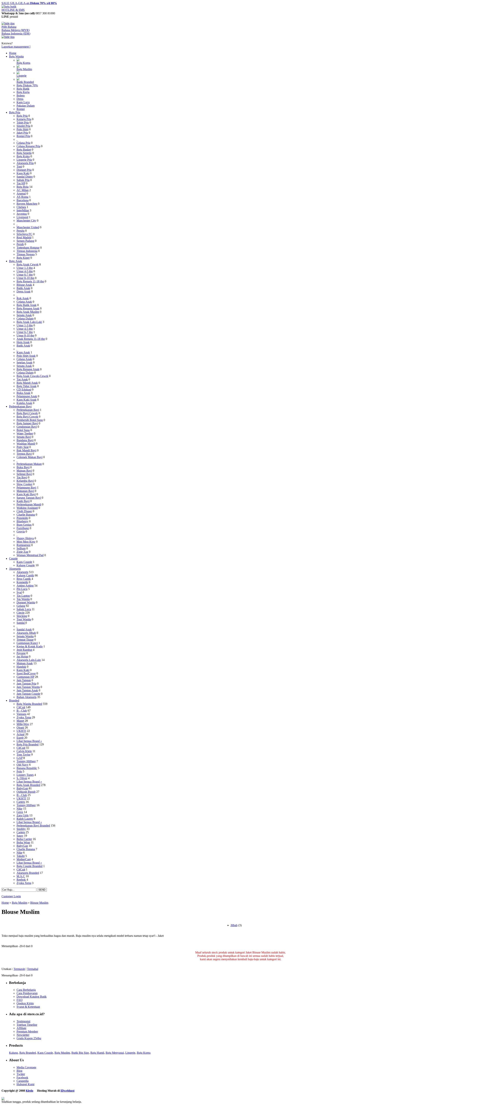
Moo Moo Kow (26, 541)
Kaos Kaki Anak (26, 399)
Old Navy (22, 764)
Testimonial (23, 1021)
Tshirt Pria (23, 122)
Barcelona (23, 200)
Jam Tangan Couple (28, 693)
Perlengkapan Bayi (20, 406)
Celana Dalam (25, 318)
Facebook (22, 1077)
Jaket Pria (22, 132)
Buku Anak (23, 392)
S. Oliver (22, 778)
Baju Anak (15, 261)
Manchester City (26, 220)
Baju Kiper (23, 257)
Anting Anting (25, 585)
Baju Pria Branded (28, 744)
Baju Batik (23, 88)
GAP (20, 758)
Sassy (20, 835)
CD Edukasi (24, 389)
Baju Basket (24, 149)
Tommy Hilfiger (26, 761)
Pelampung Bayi (26, 487)
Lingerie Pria (24, 159)
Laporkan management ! (16, 46)
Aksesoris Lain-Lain (29, 659)
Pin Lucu (22, 589)
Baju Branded (27, 1052)
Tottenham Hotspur (28, 247)
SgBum (21, 548)
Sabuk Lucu (24, 609)
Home (12, 53)
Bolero (21, 95)
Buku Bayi (23, 467)
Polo (19, 771)
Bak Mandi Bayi (26, 450)
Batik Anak (23, 288)
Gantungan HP (25, 676)
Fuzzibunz (23, 528)
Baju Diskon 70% (27, 85)
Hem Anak (23, 342)
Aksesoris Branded (28, 872)
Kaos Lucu (23, 102)
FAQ (20, 1000)
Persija (20, 230)
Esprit (20, 737)
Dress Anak (23, 291)
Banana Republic (27, 768)
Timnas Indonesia (27, 251)
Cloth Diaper (24, 511)
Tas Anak (22, 379)
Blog (19, 1070)
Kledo (29, 1090)
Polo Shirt (22, 129)
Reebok (21, 879)
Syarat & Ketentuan (28, 1006)
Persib (20, 244)
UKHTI (21, 730)
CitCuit (21, 707)
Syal (19, 592)
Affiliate (21, 1028)
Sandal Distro (25, 176)
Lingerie (21, 75)
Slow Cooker (24, 484)
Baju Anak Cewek (28, 264)
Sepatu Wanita (25, 636)
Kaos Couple (24, 561)
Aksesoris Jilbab (26, 632)
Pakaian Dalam (26, 105)
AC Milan (23, 190)
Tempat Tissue (25, 639)
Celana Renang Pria (28, 146)
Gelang (21, 605)
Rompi (21, 109)
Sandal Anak (24, 629)
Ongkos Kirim (25, 1003)
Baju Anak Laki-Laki (29, 322)
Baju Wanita (16, 56)
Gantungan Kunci (27, 643)
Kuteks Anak (24, 403)
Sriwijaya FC (24, 234)
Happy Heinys (25, 538)
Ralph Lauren (25, 818)
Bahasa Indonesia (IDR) (16, 33)
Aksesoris (15, 568)
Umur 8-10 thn (25, 278)
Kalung (13, 1052)
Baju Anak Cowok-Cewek (32, 376)
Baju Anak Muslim (28, 311)
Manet (20, 720)
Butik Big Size (80, 1052)
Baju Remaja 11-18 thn (30, 281)
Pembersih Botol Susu (30, 420)
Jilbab (234, 925)
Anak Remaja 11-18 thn (31, 338)
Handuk (21, 666)
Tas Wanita (23, 599)
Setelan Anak (24, 362)
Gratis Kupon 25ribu (29, 1038)
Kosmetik (22, 582)
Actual (20, 734)
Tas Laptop (23, 595)
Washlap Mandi (26, 443)
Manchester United (28, 227)
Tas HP (21, 183)
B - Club (22, 710)
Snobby (21, 828)
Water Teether (25, 433)
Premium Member (27, 1031)
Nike (19, 808)
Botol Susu (23, 430)
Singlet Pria (23, 125)
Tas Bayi (22, 477)
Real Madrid (24, 237)
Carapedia (23, 1080)
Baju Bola (23, 186)
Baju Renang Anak (28, 308)
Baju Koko (23, 156)
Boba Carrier (24, 839)
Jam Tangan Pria (26, 683)
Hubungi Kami (25, 1084)
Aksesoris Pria (25, 163)
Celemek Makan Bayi (29, 457)
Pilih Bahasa (9, 26)
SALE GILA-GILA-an (29, 3)
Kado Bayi (23, 501)
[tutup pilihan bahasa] (8, 36)
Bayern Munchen (27, 203)
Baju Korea (23, 62)
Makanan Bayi (25, 491)
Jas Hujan (22, 656)
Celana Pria (23, 142)
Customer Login (11, 896)
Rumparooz (23, 545)
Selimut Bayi (24, 474)
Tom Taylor (23, 754)
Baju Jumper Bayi (27, 423)
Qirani (20, 727)
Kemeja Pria (24, 119)
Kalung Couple (26, 565)
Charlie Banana (26, 514)
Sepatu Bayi (24, 436)
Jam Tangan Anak (27, 690)
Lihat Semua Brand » (29, 741)
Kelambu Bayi (25, 480)
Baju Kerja (23, 92)
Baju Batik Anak (26, 305)
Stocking (22, 616)
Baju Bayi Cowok (27, 416)
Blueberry (22, 521)
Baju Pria (14, 112)
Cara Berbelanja (26, 989)
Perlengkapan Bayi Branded (33, 825)
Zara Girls (23, 815)
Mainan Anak (25, 663)
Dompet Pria (24, 169)
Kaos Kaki (23, 173)
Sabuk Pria (23, 180)
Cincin (20, 612)
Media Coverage (26, 1067)
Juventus (22, 213)
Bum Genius (24, 524)
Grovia (21, 531)
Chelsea (21, 207)
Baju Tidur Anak (26, 386)
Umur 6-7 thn (25, 274)
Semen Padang (25, 240)
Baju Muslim (24, 69)
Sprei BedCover (26, 673)
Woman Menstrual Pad (30, 555)
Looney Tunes (25, 774)
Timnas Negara (26, 254)
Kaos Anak (23, 352)
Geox (20, 812)
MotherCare (24, 859)
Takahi (21, 856)
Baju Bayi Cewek (27, 413)
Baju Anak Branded (28, 785)
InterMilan (23, 210)
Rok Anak (23, 298)
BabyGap (22, 788)
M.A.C (21, 876)
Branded (14, 700)
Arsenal (21, 193)
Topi (19, 166)
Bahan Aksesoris (26, 697)
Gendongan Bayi (27, 426)
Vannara (21, 714)
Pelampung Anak (27, 396)
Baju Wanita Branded (29, 703)
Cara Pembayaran (27, 993)
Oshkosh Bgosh (26, 791)
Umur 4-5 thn (25, 271)
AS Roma (22, 196)
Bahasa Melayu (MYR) (15, 30)
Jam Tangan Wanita (28, 687)
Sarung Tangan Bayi (29, 497)
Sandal (21, 622)
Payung (21, 653)
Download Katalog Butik (32, 996)
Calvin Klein (24, 751)
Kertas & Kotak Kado (30, 646)
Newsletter (23, 1034)
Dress (20, 98)
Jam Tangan (24, 680)
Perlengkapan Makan (29, 463)
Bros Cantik (24, 578)
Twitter (21, 1074)
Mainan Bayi (24, 470)
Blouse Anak (24, 284)
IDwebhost (67, 1090)
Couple (13, 558)
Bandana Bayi (25, 440)
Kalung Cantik (25, 575)
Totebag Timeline (27, 1024)
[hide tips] (8, 23)
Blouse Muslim (39, 902)
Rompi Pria (23, 136)
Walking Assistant (27, 507)
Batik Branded (25, 82)
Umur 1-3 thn (25, 267)
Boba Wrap (23, 842)
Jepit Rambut (24, 649)
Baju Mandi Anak (27, 382)
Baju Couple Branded (29, 866)
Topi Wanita (24, 619)
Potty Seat (23, 447)
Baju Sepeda (24, 153)
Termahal (32, 969)
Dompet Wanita (26, 602)
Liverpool (22, 217)
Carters (21, 801)
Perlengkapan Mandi (29, 504)
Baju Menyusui (115, 1052)
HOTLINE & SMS (13, 9)
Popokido (22, 518)
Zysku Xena (24, 717)
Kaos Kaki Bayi (26, 494)
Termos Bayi (24, 453)
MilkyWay (23, 724)
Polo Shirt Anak (26, 355)
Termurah (19, 969)
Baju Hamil (97, 1052)
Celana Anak (24, 301)
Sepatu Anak (24, 315)
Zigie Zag (22, 551)
